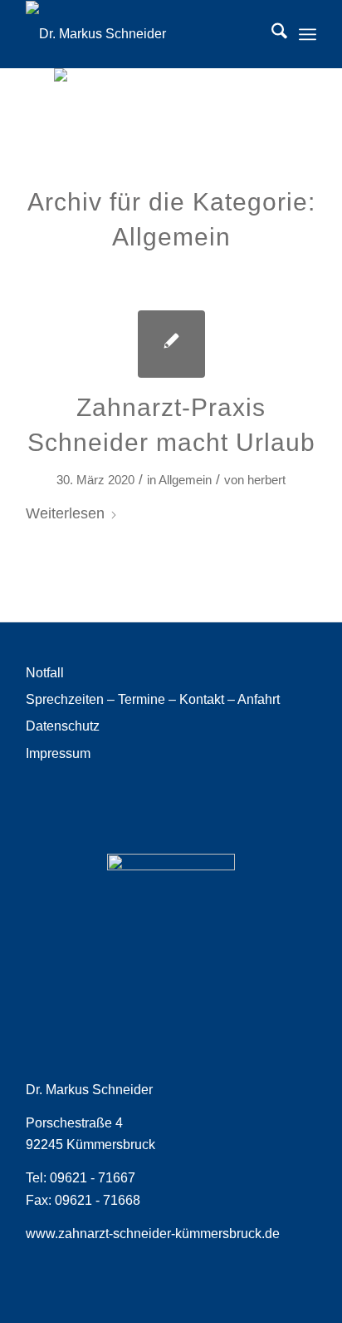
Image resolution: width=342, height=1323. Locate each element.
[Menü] (307, 34)
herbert (266, 480)
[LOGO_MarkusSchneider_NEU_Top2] (142, 34)
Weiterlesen (65, 513)
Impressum (58, 753)
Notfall (45, 673)
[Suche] (271, 34)
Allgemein (185, 480)
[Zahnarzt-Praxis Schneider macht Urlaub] (171, 344)
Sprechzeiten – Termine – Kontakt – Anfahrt (153, 699)
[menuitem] (271, 34)
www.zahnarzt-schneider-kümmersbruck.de (153, 1233)
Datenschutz (63, 726)
